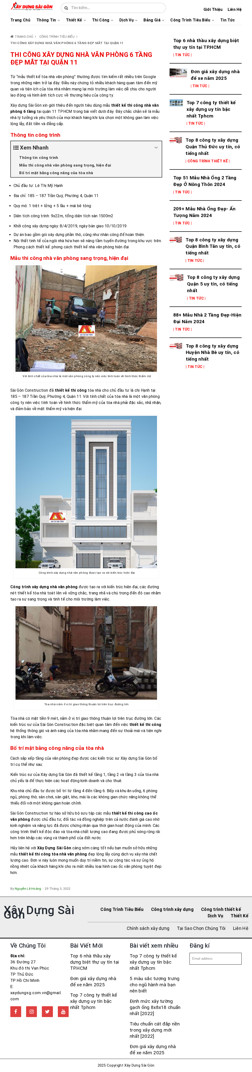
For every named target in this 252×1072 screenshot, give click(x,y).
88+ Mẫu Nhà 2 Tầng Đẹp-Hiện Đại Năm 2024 (207, 318)
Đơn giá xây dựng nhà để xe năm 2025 (215, 75)
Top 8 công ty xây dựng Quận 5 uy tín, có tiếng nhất (213, 283)
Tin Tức (227, 20)
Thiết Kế (74, 20)
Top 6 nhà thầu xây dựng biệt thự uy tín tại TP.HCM (206, 44)
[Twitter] (47, 1011)
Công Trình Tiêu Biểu (190, 20)
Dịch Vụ (126, 20)
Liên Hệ (235, 9)
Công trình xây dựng (172, 909)
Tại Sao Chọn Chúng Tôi (201, 928)
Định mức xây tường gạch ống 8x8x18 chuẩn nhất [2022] (155, 1007)
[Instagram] (31, 1011)
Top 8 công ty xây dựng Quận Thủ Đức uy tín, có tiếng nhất (213, 146)
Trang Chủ (20, 20)
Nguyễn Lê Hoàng (28, 888)
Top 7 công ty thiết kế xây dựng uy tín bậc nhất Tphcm (211, 109)
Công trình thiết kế (221, 909)
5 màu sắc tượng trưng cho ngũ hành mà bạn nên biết (155, 985)
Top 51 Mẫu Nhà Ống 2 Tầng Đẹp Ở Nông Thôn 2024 (204, 181)
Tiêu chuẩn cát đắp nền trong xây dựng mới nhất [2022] (155, 1030)
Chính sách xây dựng (148, 928)
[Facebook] (15, 1011)
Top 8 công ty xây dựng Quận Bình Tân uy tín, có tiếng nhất (213, 246)
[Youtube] (63, 1011)
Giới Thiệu (213, 9)
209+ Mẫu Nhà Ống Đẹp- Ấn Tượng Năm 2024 (204, 212)
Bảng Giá (151, 20)
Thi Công (101, 20)
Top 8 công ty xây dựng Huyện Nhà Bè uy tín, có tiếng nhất (212, 352)
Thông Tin (46, 20)
